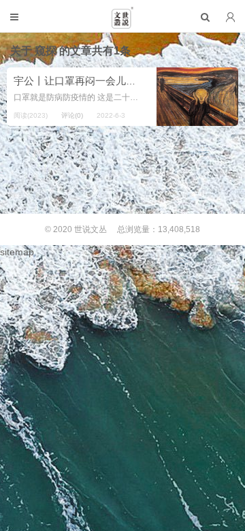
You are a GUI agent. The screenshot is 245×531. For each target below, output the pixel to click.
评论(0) (72, 115)
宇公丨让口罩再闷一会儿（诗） (85, 80)
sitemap (17, 251)
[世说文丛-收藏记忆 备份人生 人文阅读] (122, 23)
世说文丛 (90, 229)
